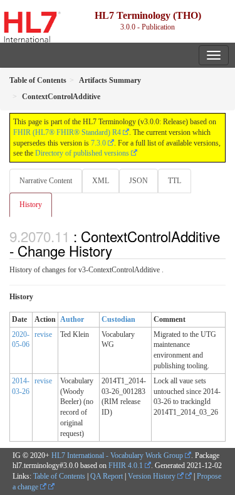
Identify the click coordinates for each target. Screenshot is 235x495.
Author (72, 319)
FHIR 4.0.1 (125, 465)
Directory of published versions (82, 153)
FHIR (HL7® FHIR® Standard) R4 (67, 132)
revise (43, 334)
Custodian (118, 319)
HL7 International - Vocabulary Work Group (117, 455)
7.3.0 (98, 143)
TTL (174, 180)
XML (100, 180)
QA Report (106, 476)
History (30, 204)
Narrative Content (45, 180)
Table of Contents (59, 476)
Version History (152, 476)
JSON (138, 180)
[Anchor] (119, 250)
